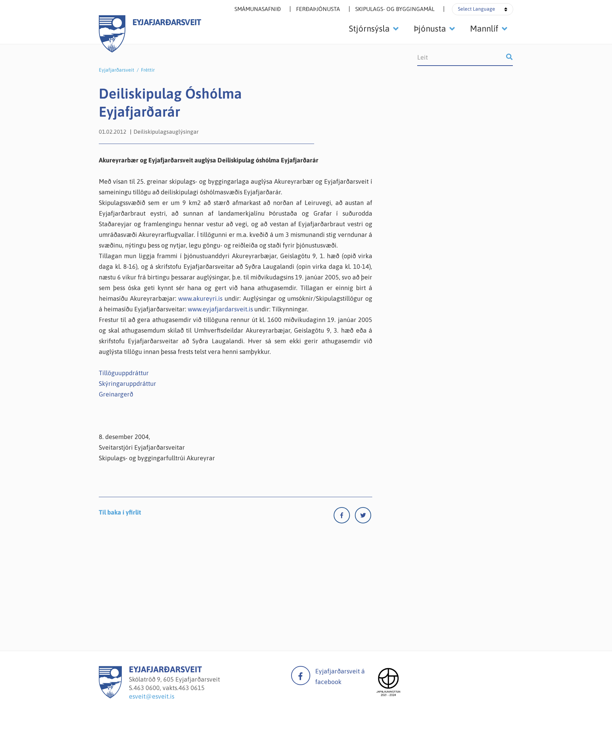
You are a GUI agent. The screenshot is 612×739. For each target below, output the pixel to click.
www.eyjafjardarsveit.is (220, 309)
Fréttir (148, 70)
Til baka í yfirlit (120, 512)
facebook (300, 675)
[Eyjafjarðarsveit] (110, 696)
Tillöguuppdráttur (124, 373)
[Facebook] (344, 517)
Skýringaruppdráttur (127, 383)
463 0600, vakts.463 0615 (169, 687)
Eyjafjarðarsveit (116, 70)
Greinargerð (116, 394)
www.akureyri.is (200, 298)
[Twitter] (363, 517)
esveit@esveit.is (151, 696)
